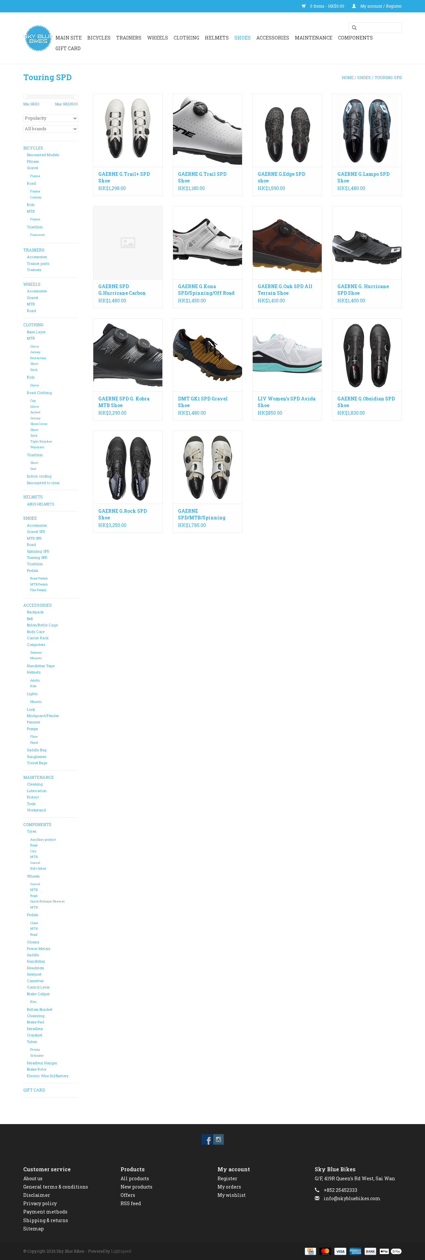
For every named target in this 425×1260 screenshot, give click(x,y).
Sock (34, 370)
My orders (229, 1187)
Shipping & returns (45, 1220)
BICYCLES (99, 38)
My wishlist (231, 1195)
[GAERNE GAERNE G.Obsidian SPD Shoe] (367, 354)
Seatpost (34, 974)
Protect (33, 797)
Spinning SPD (38, 551)
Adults (35, 680)
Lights (32, 693)
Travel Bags (37, 763)
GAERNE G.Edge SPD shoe (281, 177)
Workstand (36, 810)
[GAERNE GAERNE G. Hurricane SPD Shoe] (367, 242)
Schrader (37, 1055)
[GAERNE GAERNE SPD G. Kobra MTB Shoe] (128, 354)
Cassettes (35, 981)
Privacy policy (40, 1203)
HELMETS (217, 38)
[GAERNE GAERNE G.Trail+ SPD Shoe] (128, 130)
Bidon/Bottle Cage (42, 625)
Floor (34, 736)
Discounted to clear (43, 482)
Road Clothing (39, 392)
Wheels (33, 876)
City (33, 851)
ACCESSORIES (272, 38)
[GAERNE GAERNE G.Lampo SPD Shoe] (367, 130)
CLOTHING (186, 38)
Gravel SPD (36, 531)
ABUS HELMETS (40, 504)
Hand (34, 742)
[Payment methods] (309, 1250)
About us (32, 1178)
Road (31, 183)
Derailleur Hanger (42, 1063)
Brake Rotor (36, 1069)
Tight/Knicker (41, 441)
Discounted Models (43, 155)
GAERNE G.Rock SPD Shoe (122, 514)
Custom (36, 197)
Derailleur (35, 1028)
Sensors (36, 652)
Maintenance (313, 38)
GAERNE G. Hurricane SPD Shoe (363, 289)
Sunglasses (36, 756)
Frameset (37, 235)
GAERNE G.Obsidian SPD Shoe (366, 401)
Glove (34, 346)
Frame (35, 176)
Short (34, 364)
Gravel (32, 167)
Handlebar (36, 961)
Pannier (33, 722)
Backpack (35, 612)
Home (348, 77)
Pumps (32, 728)
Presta (35, 1049)
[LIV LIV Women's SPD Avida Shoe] (287, 354)
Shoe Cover (38, 424)
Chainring (35, 1015)
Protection (38, 358)
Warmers (37, 447)
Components (355, 38)
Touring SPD (388, 77)
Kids (31, 204)
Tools (31, 803)
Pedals (32, 570)
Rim (33, 1001)
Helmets (34, 672)
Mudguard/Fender (43, 715)
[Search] (352, 28)
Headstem (35, 968)
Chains (33, 942)
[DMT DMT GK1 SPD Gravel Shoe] (207, 354)
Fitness (33, 161)
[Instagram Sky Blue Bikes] (218, 1139)
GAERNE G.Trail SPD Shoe (202, 177)
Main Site (68, 38)
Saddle (33, 955)
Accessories (37, 257)
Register (227, 1178)
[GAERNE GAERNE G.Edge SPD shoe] (287, 130)
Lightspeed (121, 1251)
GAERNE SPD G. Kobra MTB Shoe (123, 401)
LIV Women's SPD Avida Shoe (286, 401)
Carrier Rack (37, 638)
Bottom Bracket (39, 1009)
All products (135, 1178)
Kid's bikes (38, 868)
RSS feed (131, 1203)
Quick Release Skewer (47, 901)
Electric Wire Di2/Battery (47, 1076)
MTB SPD (34, 538)
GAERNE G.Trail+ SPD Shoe (124, 177)
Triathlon (35, 227)
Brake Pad (35, 1022)
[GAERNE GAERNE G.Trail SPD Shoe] (207, 130)
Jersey (35, 352)
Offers (128, 1195)
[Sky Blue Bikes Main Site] (38, 38)
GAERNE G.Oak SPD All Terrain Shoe (285, 289)
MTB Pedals (39, 584)
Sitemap (33, 1228)
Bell (30, 618)
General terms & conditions (55, 1187)
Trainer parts (38, 263)
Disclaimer (36, 1195)
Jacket (35, 412)
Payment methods (45, 1211)
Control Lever (38, 987)
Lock (31, 709)
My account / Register (380, 6)
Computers (36, 644)
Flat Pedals (38, 590)
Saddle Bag (36, 750)
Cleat (34, 923)
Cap (33, 400)
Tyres (31, 831)
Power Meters (38, 948)
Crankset (34, 1035)
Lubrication (36, 790)
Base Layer (36, 332)
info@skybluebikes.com (352, 1198)
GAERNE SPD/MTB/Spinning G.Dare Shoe (201, 514)
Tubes (32, 1041)
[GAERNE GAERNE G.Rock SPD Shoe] (128, 467)
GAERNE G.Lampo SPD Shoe (363, 177)
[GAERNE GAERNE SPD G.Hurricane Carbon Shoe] (128, 242)
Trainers (128, 38)
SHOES (242, 38)
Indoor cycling (39, 476)
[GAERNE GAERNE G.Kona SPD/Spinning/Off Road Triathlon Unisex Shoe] (207, 242)
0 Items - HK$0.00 (327, 6)
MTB (31, 211)
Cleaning (35, 784)
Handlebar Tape (40, 666)
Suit (33, 469)
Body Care (35, 631)
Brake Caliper (38, 994)
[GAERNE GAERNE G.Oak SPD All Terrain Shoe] (287, 242)
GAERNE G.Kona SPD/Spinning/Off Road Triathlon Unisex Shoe (206, 289)
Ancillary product (43, 839)
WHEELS (157, 38)
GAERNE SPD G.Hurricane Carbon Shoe (122, 289)
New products (136, 1187)
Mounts (36, 658)
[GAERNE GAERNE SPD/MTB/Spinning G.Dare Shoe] (207, 467)
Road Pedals (39, 578)
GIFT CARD (68, 48)
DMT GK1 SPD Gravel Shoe (203, 401)
